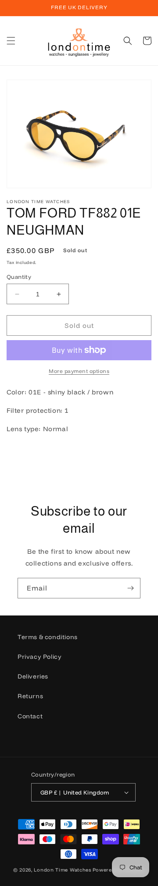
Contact (30, 716)
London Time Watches (62, 870)
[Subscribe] (130, 588)
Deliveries (33, 676)
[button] (11, 40)
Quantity (19, 276)
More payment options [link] (79, 371)
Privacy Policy (39, 657)
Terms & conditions (48, 637)
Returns (30, 696)
